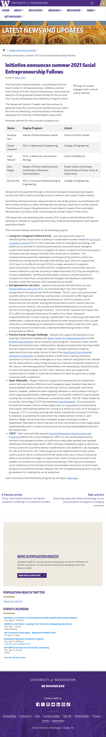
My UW (67, 715)
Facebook (38, 704)
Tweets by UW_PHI (12, 601)
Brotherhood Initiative (21, 341)
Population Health (4, 49)
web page (72, 478)
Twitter (43, 704)
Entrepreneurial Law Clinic (23, 288)
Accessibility (9, 715)
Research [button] (54, 10)
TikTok (68, 704)
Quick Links (102, 3)
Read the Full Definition (29, 575)
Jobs (37, 715)
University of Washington (6, 3)
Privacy (96, 715)
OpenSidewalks (66, 401)
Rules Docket (82, 715)
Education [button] (35, 10)
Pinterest (63, 704)
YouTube (53, 704)
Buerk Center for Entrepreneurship (66, 338)
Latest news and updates (22, 50)
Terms (45, 720)
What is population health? (38, 556)
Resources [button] (73, 10)
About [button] (18, 10)
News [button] (90, 10)
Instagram (48, 704)
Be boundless (53, 686)
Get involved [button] (12, 16)
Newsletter (58, 720)
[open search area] (92, 3)
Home (6, 10)
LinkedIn (58, 704)
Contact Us (25, 715)
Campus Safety (51, 715)
